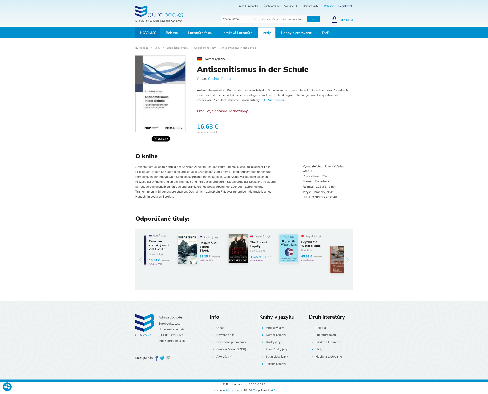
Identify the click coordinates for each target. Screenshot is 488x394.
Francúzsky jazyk (277, 349)
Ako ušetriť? (291, 6)
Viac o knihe (276, 100)
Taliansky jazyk (276, 364)
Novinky (148, 33)
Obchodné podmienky (231, 342)
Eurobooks (142, 48)
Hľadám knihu (311, 6)
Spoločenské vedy (178, 48)
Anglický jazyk (275, 328)
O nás (220, 328)
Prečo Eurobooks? (248, 6)
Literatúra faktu (200, 33)
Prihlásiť (329, 6)
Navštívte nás (225, 335)
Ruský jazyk (274, 342)
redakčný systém (232, 390)
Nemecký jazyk (276, 335)
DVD (326, 33)
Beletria (172, 33)
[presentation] (140, 259)
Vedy (267, 33)
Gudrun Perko (219, 78)
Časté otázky (271, 6)
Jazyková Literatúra (237, 33)
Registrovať (345, 6)
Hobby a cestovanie (296, 33)
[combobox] (240, 19)
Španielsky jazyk (277, 357)
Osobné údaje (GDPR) (231, 349)
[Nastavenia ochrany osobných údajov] (7, 386)
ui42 (272, 390)
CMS (254, 390)
